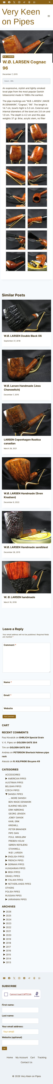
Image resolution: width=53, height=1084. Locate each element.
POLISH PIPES (12, 891)
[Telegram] (24, 2)
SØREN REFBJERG (18, 845)
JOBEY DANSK (16, 817)
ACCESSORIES (12, 774)
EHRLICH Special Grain (31, 737)
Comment (10, 645)
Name (8, 682)
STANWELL (14, 849)
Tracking (42, 1057)
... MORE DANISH (17, 798)
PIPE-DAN (13, 833)
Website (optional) (12, 1037)
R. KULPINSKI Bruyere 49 (26, 761)
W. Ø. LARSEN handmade (19, 597)
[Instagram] (19, 2)
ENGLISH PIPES (16, 856)
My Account (22, 1057)
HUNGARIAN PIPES (15, 868)
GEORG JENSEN (16, 813)
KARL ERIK (13, 821)
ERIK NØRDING (16, 810)
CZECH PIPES (12, 790)
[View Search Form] (49, 2)
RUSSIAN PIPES (13, 895)
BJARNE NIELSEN (17, 806)
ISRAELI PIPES (12, 876)
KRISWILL (13, 825)
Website (8, 708)
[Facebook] (9, 2)
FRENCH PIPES (16, 860)
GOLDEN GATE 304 (27, 742)
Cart (32, 1057)
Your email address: (12, 1026)
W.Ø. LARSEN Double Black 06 (23, 335)
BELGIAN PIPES (13, 786)
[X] (14, 2)
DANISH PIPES (15, 794)
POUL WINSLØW (17, 837)
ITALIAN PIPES (15, 880)
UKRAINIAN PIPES (17, 899)
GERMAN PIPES (16, 864)
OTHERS (9, 888)
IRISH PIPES (14, 872)
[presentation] (26, 316)
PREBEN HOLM (16, 841)
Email (7, 695)
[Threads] (29, 2)
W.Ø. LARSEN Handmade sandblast (26, 547)
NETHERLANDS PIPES (19, 884)
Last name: (8, 1015)
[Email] (4, 2)
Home (10, 1057)
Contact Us (26, 1062)
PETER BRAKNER (17, 829)
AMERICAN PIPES (17, 778)
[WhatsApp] (34, 2)
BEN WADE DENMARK (19, 802)
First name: (8, 1005)
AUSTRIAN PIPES (14, 782)
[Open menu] (48, 16)
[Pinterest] (24, 978)
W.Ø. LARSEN (8, 56)
